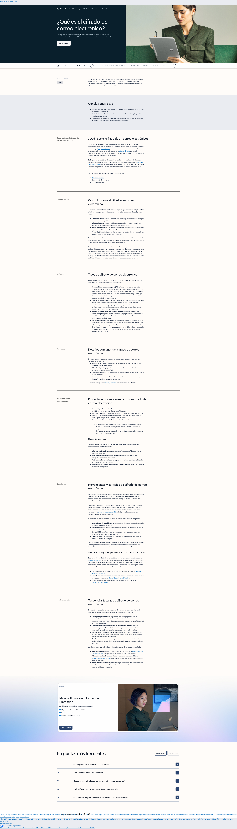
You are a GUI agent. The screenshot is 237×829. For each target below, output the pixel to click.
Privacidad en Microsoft (225, 819)
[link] (112, 66)
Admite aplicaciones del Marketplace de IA (118, 819)
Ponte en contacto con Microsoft (32, 828)
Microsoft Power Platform (171, 819)
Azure (23, 819)
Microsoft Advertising (49, 819)
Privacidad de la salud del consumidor (11, 828)
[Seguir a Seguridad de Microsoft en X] (84, 814)
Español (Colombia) (6, 823)
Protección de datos (98, 178)
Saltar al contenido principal (9, 1)
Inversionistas (4, 821)
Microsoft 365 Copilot (63, 819)
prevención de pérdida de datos (107, 512)
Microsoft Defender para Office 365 (118, 578)
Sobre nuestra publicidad (87, 828)
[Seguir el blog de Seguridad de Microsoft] (89, 814)
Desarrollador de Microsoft (88, 819)
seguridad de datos (104, 149)
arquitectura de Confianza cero (101, 658)
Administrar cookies (55, 828)
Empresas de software (185, 819)
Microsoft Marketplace (156, 819)
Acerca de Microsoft (212, 819)
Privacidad (45, 828)
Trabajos (203, 819)
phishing (107, 383)
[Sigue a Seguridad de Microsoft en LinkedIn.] (80, 814)
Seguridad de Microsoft (15, 819)
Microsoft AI (3, 819)
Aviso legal (64, 828)
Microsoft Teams (75, 819)
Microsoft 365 (39, 819)
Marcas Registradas (74, 828)
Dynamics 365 (30, 819)
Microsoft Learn (101, 819)
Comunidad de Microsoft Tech (141, 819)
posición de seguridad (94, 560)
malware (113, 383)
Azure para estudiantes (22, 817)
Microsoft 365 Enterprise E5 (100, 582)
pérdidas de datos (124, 151)
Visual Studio (197, 819)
